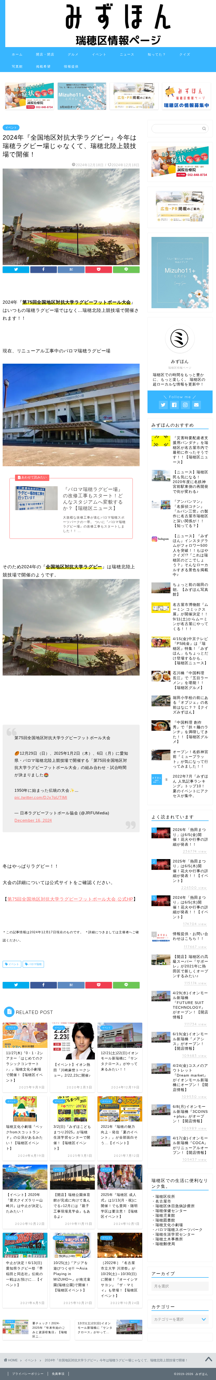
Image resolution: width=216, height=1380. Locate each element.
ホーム (17, 54)
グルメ (73, 54)
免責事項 (58, 1373)
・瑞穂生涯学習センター (173, 1234)
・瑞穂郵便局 (163, 1244)
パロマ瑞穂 (35, 964)
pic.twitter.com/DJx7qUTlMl (40, 797)
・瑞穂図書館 (163, 1220)
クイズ (184, 54)
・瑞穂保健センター (169, 1211)
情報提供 (71, 66)
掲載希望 (43, 66)
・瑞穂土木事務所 (167, 1239)
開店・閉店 (45, 54)
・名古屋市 (161, 1201)
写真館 (17, 66)
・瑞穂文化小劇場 (167, 1225)
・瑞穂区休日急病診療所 (173, 1206)
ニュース (127, 54)
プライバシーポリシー (28, 1373)
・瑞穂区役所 (163, 1197)
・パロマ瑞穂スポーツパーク (177, 1230)
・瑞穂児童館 (163, 1215)
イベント (99, 54)
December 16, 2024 (33, 820)
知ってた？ (157, 54)
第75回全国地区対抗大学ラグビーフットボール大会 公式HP (70, 899)
